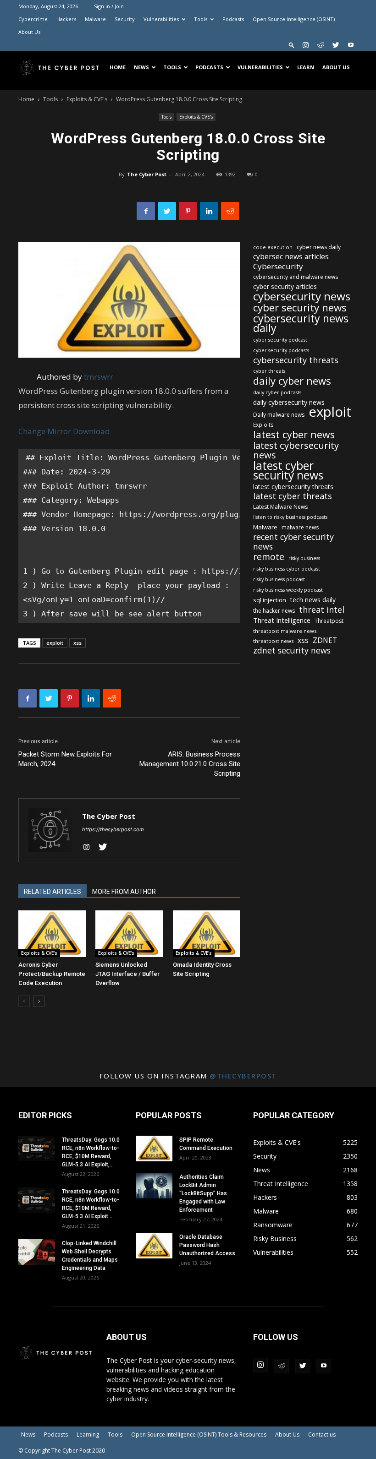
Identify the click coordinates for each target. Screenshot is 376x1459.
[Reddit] (320, 44)
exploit (54, 642)
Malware (95, 19)
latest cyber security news (288, 470)
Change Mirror (44, 431)
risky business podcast (279, 579)
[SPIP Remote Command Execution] (154, 1148)
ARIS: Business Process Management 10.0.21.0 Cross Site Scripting (189, 764)
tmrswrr (98, 376)
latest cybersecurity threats (293, 486)
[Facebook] (146, 211)
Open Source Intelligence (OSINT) (294, 19)
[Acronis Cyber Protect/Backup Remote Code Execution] (52, 933)
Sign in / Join (109, 6)
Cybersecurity (278, 266)
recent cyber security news (293, 541)
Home (118, 67)
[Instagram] (305, 44)
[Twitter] (336, 44)
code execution (273, 247)
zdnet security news (292, 650)
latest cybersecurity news (296, 450)
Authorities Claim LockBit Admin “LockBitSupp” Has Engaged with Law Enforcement (203, 1193)
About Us (29, 31)
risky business (304, 558)
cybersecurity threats (295, 360)
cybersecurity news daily (300, 323)
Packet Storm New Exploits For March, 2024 (65, 759)
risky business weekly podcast (288, 590)
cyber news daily (319, 247)
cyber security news (300, 307)
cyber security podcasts (281, 350)
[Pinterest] (188, 211)
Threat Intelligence (281, 620)
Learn (305, 67)
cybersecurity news (301, 296)
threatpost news (273, 640)
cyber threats (269, 371)
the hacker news (274, 611)
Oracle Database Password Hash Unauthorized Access (207, 1245)
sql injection (269, 600)
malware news (300, 527)
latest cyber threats (292, 496)
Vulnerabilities (161, 19)
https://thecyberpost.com (113, 829)
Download (91, 431)
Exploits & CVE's (86, 99)
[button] (292, 44)
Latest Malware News (280, 507)
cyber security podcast (280, 340)
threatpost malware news (284, 630)
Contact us (322, 1434)
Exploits (263, 424)
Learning (88, 1434)
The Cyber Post (146, 174)
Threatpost (329, 621)
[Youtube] (351, 44)
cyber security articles (285, 286)
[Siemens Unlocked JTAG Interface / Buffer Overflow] (129, 933)
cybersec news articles (291, 256)
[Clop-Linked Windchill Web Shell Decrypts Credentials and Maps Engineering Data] (36, 1252)
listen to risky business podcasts (290, 517)
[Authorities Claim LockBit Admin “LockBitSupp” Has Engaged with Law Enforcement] (154, 1185)
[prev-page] (24, 1001)
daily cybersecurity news (289, 402)
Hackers (66, 19)
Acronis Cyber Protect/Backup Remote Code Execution (51, 973)
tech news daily (313, 599)
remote (268, 556)
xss (77, 642)
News (141, 67)
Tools (200, 19)
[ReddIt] (230, 211)
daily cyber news (292, 381)
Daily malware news (278, 415)
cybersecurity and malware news (295, 277)
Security (125, 19)
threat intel (321, 610)
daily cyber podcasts (277, 392)
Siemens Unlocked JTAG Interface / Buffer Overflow (127, 973)
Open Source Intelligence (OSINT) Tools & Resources (198, 1434)
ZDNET (325, 640)
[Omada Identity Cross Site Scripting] (206, 933)
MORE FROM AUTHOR (124, 891)
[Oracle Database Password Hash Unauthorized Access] (154, 1245)
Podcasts (233, 19)
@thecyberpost (243, 1075)
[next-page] (38, 1001)
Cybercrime (33, 19)
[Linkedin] (209, 211)
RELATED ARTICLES (52, 891)
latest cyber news (294, 434)
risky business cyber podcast (286, 569)
